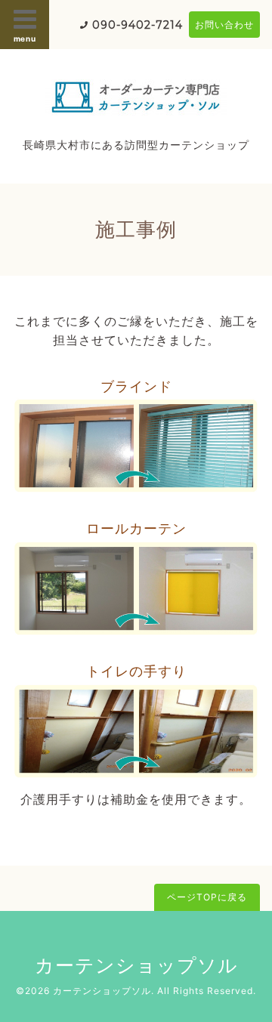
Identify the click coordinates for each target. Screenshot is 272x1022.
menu (25, 38)
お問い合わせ (224, 24)
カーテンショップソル (136, 965)
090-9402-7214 (137, 25)
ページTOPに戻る (207, 897)
